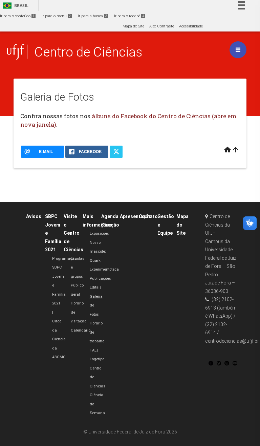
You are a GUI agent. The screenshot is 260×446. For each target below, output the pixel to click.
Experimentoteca (104, 269)
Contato (148, 216)
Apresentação (136, 216)
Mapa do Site (133, 26)
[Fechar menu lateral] (238, 49)
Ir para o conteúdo (17, 16)
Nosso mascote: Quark (98, 251)
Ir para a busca (92, 16)
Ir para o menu (56, 16)
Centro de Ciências (88, 52)
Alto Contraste (161, 26)
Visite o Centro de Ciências (73, 233)
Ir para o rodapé (129, 16)
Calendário (80, 330)
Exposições (99, 233)
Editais (96, 287)
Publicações (100, 278)
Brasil (14, 5)
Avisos (33, 216)
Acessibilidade (191, 26)
